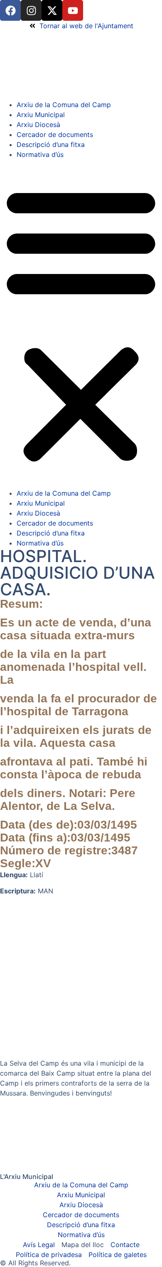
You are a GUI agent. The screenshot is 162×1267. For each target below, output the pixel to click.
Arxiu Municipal (41, 114)
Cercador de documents (55, 134)
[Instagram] (31, 10)
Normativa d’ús (40, 154)
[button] (81, 323)
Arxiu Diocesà (38, 124)
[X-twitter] (52, 10)
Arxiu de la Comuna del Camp (64, 104)
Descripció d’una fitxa (51, 144)
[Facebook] (10, 10)
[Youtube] (72, 10)
